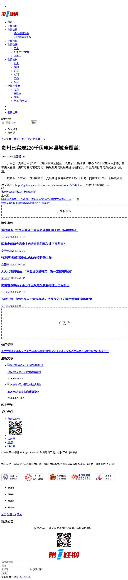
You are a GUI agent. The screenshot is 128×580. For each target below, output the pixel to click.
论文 (16, 71)
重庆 (46, 351)
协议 (66, 351)
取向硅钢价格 (21, 33)
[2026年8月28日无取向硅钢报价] (25, 365)
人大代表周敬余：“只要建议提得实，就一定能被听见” (37, 271)
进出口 (17, 56)
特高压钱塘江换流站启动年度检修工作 (26, 257)
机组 (61, 351)
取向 (36, 351)
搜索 (34, 122)
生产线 (30, 351)
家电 (16, 97)
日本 (83, 351)
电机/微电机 (20, 100)
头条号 (11, 438)
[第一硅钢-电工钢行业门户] (9, 16)
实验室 (77, 351)
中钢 (18, 351)
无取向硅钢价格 (22, 37)
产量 (16, 48)
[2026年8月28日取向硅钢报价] (24, 384)
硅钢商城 (12, 41)
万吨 (8, 351)
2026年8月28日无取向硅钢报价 (24, 372)
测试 (51, 351)
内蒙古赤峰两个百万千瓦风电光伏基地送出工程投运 (35, 285)
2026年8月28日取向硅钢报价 (23, 391)
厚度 (93, 351)
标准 (16, 82)
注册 (16, 577)
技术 (56, 351)
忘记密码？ (26, 577)
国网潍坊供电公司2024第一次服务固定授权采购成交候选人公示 (36, 199)
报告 (16, 63)
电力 (16, 89)
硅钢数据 (12, 44)
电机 (13, 351)
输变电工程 (17, 191)
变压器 (17, 93)
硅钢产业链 (13, 85)
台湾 (23, 351)
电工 (3, 351)
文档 (16, 78)
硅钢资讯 (12, 26)
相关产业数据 (21, 52)
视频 (16, 67)
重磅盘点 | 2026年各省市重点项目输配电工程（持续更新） (39, 230)
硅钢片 (100, 351)
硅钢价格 (12, 29)
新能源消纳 (30, 191)
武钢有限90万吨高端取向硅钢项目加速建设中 (26, 203)
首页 (9, 22)
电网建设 (6, 191)
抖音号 (11, 446)
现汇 (106, 351)
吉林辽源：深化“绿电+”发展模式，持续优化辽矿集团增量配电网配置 (46, 299)
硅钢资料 (12, 59)
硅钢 (41, 351)
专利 (16, 74)
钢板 (71, 351)
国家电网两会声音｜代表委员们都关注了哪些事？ (33, 243)
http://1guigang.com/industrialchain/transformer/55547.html (49, 185)
